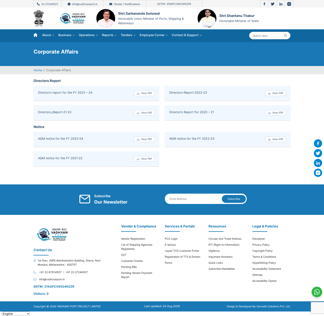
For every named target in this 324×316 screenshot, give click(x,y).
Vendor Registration (133, 238)
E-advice (170, 244)
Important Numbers (220, 256)
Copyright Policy (262, 250)
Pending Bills (129, 266)
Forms (168, 262)
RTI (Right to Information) (223, 244)
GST (123, 254)
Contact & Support (185, 35)
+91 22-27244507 (76, 272)
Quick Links (215, 262)
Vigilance (214, 250)
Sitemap (257, 274)
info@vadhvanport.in (52, 279)
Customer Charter (132, 260)
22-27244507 (49, 4)
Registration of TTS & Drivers (182, 256)
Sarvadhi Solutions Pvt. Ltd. (273, 306)
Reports (108, 35)
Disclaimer (258, 238)
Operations (87, 35)
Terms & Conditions (264, 256)
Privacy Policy (261, 244)
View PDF (146, 93)
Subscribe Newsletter (221, 268)
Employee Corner (152, 35)
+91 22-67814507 (50, 272)
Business (65, 35)
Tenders (127, 35)
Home (38, 70)
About (47, 35)
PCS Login (171, 238)
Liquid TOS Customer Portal (182, 250)
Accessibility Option (264, 280)
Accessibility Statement (266, 268)
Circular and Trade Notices (224, 238)
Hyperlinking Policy (264, 262)
